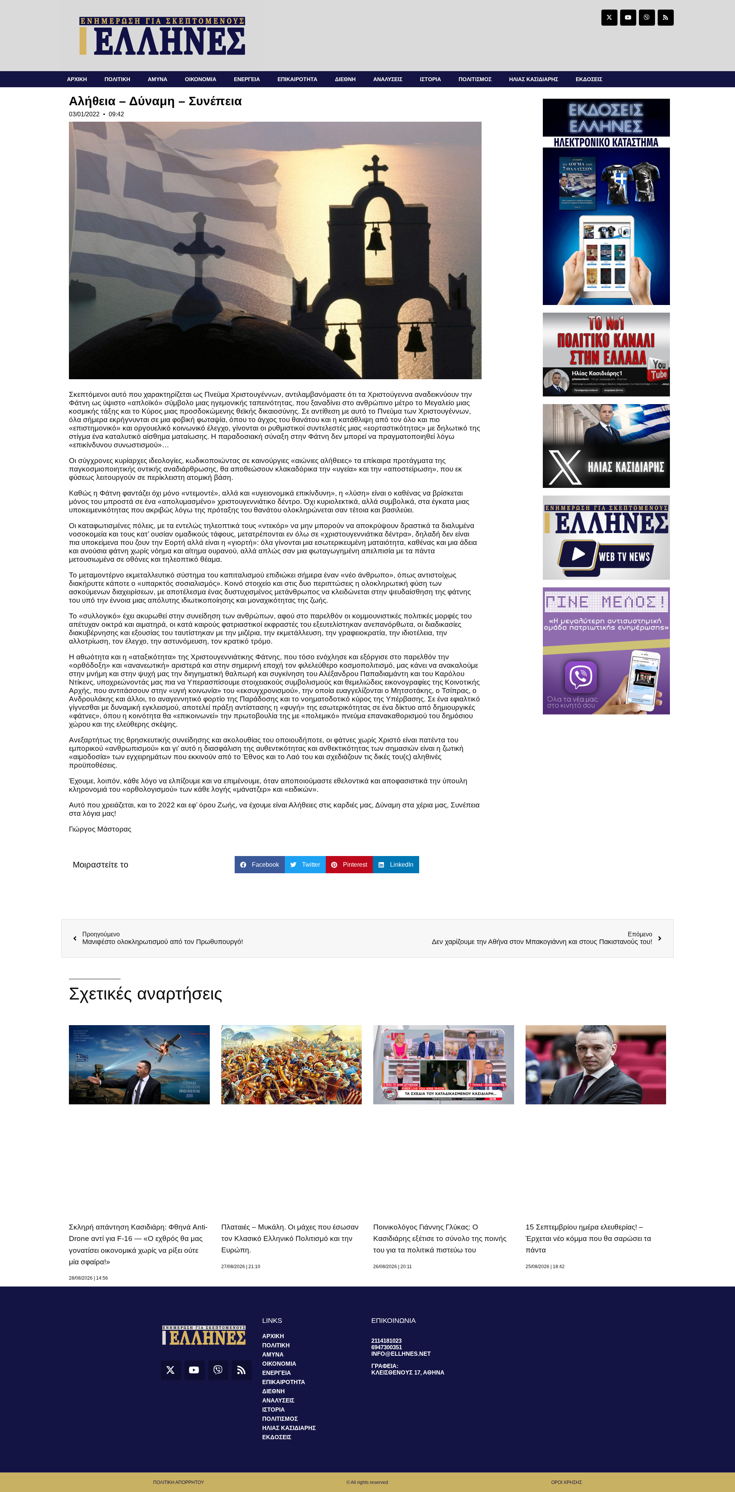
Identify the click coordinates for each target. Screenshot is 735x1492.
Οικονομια (200, 79)
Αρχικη (77, 79)
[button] (260, 864)
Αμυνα (157, 79)
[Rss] (666, 18)
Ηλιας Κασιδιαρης (533, 79)
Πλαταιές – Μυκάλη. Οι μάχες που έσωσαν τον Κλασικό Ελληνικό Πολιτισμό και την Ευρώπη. (290, 1238)
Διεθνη (345, 79)
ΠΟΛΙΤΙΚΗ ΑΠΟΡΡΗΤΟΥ (178, 1482)
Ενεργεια (247, 79)
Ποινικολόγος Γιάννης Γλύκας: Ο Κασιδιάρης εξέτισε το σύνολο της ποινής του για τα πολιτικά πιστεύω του (439, 1238)
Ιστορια (430, 79)
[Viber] (647, 18)
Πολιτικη (117, 79)
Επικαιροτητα (297, 79)
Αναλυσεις (387, 79)
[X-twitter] (609, 18)
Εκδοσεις (589, 79)
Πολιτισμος (475, 79)
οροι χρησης (566, 1482)
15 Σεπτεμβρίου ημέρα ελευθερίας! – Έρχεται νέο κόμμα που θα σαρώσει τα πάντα (588, 1238)
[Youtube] (628, 18)
